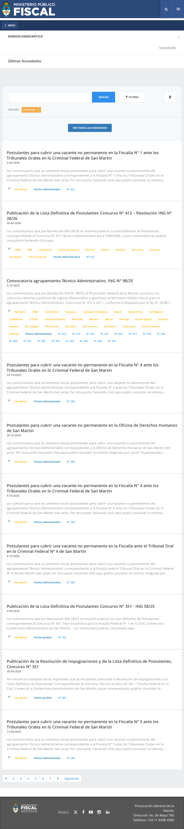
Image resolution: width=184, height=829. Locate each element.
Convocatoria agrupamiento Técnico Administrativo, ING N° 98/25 (70, 280)
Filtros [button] (133, 97)
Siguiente (71, 778)
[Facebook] (83, 812)
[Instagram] (99, 812)
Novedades (167, 48)
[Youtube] (91, 812)
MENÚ (11, 25)
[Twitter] (76, 812)
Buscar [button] (103, 97)
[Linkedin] (107, 812)
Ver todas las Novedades (90, 127)
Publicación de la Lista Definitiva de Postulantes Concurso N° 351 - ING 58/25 (81, 606)
